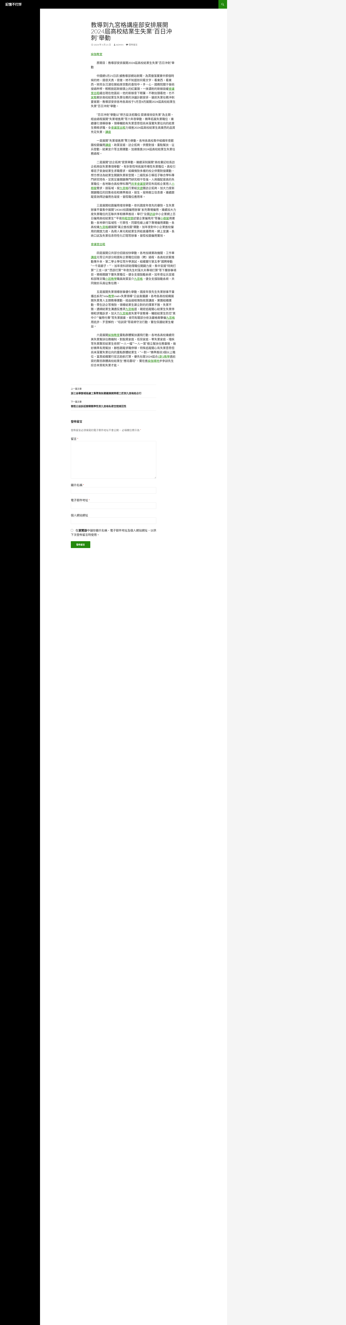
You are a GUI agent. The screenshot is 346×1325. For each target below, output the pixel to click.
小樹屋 (164, 218)
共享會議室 (138, 183)
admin (119, 44)
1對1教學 (164, 356)
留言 (74, 438)
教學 (111, 296)
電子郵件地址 (80, 500)
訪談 (152, 214)
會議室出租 (118, 127)
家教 (94, 97)
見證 (140, 188)
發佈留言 (133, 44)
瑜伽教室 (96, 54)
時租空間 (127, 218)
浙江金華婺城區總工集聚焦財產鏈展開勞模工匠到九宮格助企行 (106, 391)
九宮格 (124, 188)
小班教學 (111, 278)
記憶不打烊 (13, 4)
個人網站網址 (79, 515)
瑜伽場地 (153, 360)
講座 (108, 132)
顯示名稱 (77, 485)
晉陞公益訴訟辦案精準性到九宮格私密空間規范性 (98, 404)
